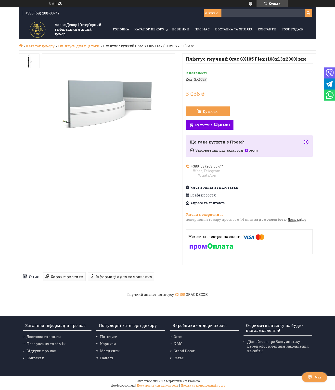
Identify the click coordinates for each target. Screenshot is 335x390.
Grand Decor (184, 351)
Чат (318, 377)
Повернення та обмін (46, 343)
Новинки (180, 29)
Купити (210, 111)
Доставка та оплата (234, 29)
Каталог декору (149, 29)
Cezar (178, 358)
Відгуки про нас (41, 351)
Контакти (267, 29)
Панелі (106, 358)
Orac (177, 336)
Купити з (203, 124)
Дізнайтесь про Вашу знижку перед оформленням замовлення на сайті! (278, 346)
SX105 (180, 294)
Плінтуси (108, 336)
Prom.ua (194, 381)
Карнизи (108, 343)
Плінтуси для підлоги (78, 46)
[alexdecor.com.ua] (37, 29)
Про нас (202, 29)
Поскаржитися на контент (158, 385)
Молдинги (110, 351)
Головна (121, 29)
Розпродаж (292, 29)
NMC (178, 343)
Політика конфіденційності (203, 385)
